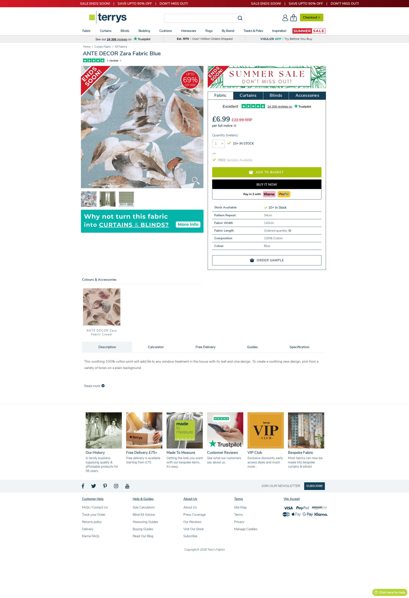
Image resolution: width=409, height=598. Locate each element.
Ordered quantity (276, 230)
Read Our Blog (143, 536)
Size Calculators (144, 507)
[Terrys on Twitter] (93, 487)
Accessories (307, 95)
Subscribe (190, 536)
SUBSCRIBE (314, 486)
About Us (190, 507)
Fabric (220, 95)
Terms (238, 515)
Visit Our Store (193, 529)
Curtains (248, 95)
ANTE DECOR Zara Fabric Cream (101, 332)
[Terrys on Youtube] (127, 487)
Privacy (239, 522)
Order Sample (270, 260)
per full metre (222, 125)
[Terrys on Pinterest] (105, 487)
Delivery (88, 529)
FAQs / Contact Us (95, 507)
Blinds (276, 95)
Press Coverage (194, 515)
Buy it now (266, 184)
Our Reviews (192, 522)
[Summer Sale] (308, 31)
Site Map (240, 507)
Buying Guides (143, 529)
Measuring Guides (145, 522)
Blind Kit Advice (144, 515)
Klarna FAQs (90, 536)
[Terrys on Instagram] (116, 487)
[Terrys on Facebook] (83, 487)
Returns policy (92, 522)
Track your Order (93, 515)
